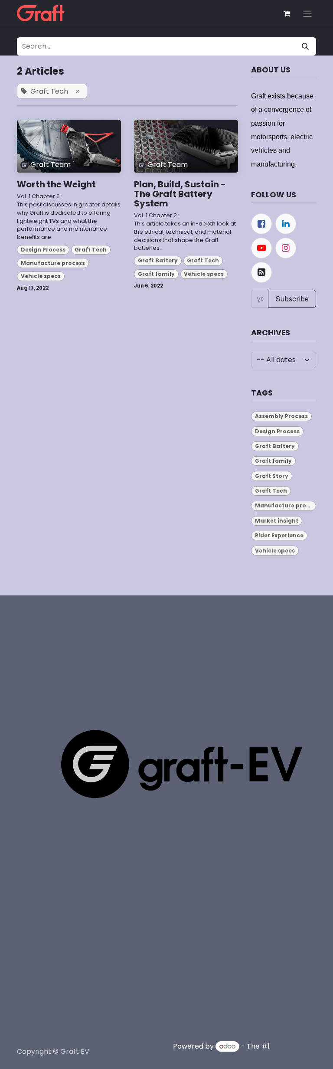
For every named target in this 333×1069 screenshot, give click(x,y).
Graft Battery (158, 260)
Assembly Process (281, 416)
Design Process (43, 249)
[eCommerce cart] (286, 13)
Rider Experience (279, 535)
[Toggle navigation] (307, 13)
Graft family (156, 274)
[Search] (305, 46)
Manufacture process (53, 263)
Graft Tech (91, 249)
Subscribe (292, 298)
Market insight (276, 520)
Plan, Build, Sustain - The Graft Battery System (180, 194)
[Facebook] (261, 223)
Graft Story (271, 476)
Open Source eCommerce (293, 1051)
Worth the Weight (56, 184)
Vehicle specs (41, 276)
